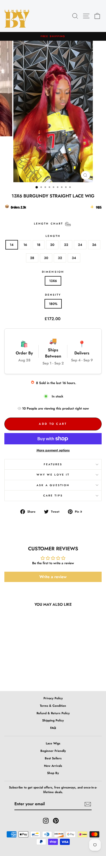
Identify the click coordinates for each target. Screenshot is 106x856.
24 (80, 244)
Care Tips (53, 495)
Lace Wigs (53, 743)
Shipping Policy (53, 720)
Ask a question (53, 485)
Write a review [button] (53, 577)
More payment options (53, 450)
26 (94, 244)
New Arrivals (53, 765)
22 (66, 244)
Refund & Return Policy (53, 713)
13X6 (53, 280)
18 (38, 244)
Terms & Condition (53, 705)
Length (53, 236)
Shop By (53, 773)
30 (46, 257)
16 (25, 244)
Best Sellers (53, 758)
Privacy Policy (53, 698)
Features (53, 464)
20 (52, 244)
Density (53, 295)
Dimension (53, 272)
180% (53, 303)
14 (12, 244)
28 (32, 257)
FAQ (53, 728)
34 (74, 257)
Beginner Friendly (53, 751)
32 (60, 257)
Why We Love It (53, 475)
